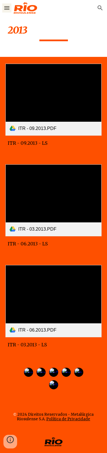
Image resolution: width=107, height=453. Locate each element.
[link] (53, 100)
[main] (53, 33)
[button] (7, 8)
